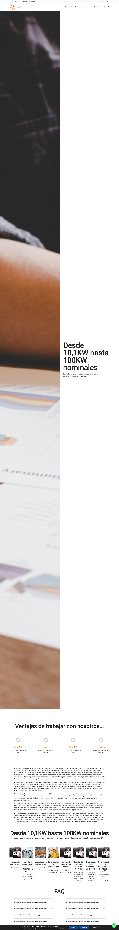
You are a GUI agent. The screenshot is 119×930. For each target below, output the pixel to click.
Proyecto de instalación (15, 863)
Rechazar (84, 927)
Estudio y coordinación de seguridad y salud (28, 866)
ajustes (62, 928)
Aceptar (73, 927)
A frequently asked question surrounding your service (30, 902)
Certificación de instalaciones (53, 864)
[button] (33, 903)
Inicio (67, 7)
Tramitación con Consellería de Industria (91, 865)
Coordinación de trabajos (41, 863)
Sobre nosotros (76, 7)
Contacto (107, 7)
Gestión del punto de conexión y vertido (79, 865)
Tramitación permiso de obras (66, 864)
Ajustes (95, 927)
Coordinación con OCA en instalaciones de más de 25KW (104, 866)
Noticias (96, 7)
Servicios (86, 7)
